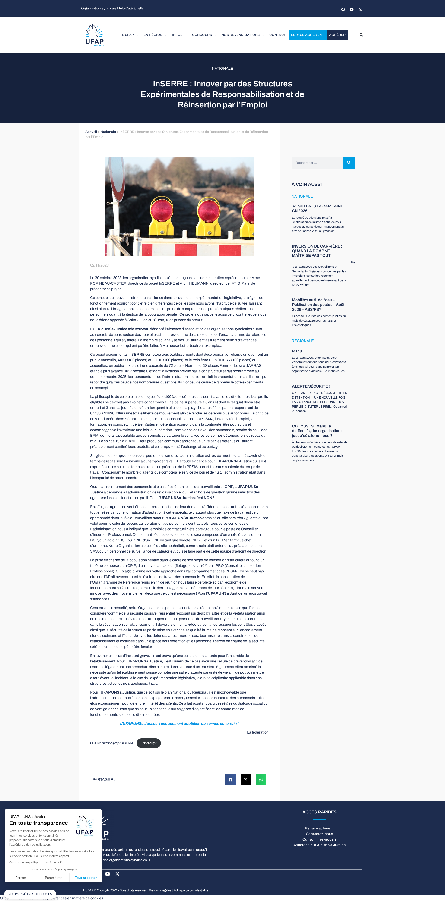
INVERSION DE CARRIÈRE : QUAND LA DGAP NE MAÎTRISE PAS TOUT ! (317, 251)
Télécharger (148, 743)
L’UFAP (128, 35)
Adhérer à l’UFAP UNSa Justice (319, 845)
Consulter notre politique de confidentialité (36, 862)
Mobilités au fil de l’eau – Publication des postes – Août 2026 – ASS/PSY (318, 305)
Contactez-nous (319, 834)
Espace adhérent (307, 35)
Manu (297, 351)
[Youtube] (351, 9)
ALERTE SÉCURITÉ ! (311, 386)
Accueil (91, 132)
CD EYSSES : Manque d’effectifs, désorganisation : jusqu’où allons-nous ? (317, 431)
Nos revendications (241, 35)
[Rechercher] (349, 163)
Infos (177, 35)
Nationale (222, 68)
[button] (361, 35)
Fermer (20, 877)
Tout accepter (86, 877)
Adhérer (337, 35)
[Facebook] (343, 9)
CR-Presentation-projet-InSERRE (112, 743)
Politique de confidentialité (190, 890)
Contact (277, 35)
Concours (202, 35)
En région (152, 35)
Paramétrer (53, 877)
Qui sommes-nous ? (319, 839)
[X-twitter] (360, 9)
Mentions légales (160, 890)
